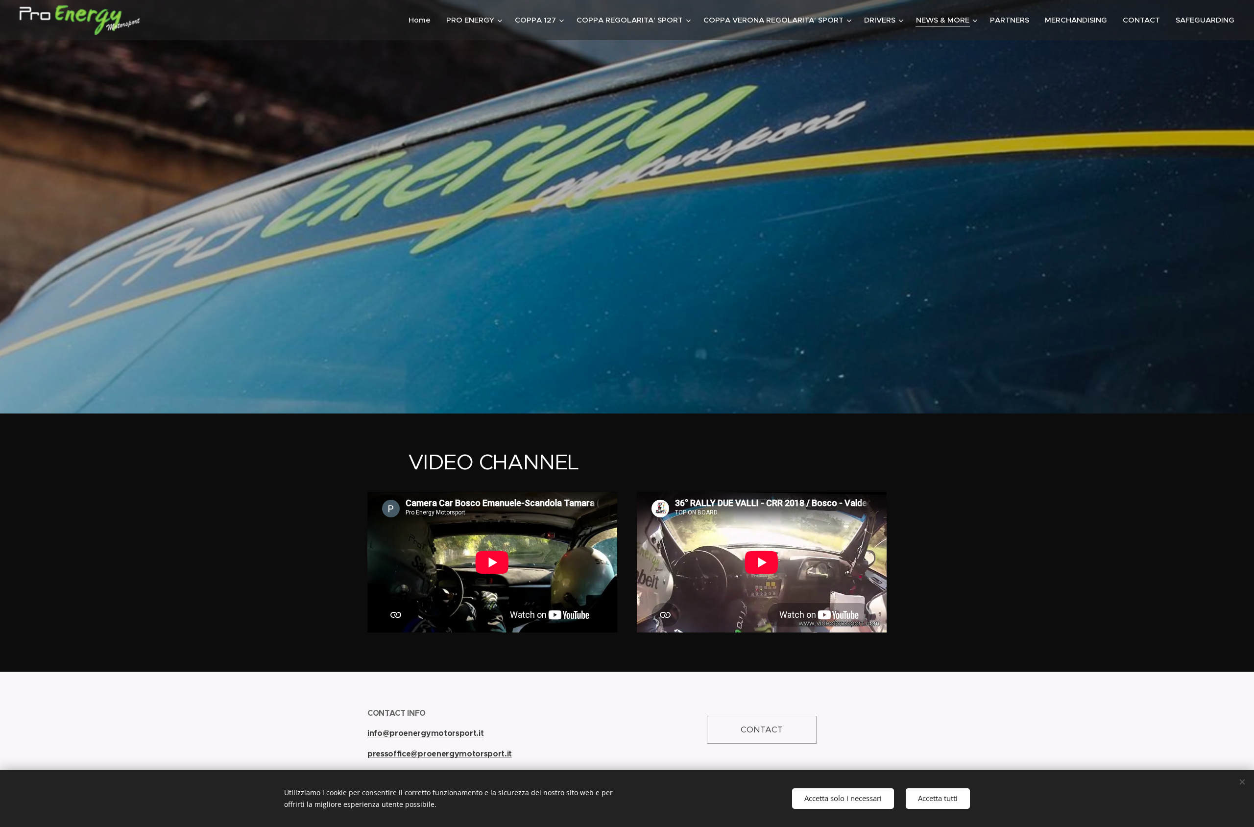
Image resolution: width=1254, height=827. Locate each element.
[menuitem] (422, 20)
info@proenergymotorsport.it (425, 733)
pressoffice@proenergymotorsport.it (439, 754)
